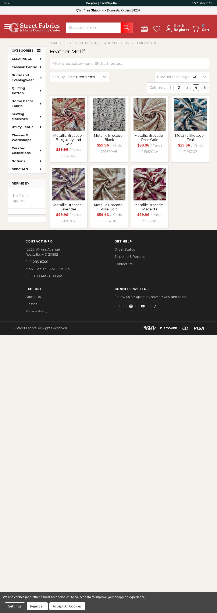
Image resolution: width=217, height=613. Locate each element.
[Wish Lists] (158, 28)
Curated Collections (21, 150)
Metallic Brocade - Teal (190, 138)
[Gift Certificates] (145, 28)
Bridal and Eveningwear (23, 77)
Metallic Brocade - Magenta (149, 207)
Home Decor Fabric (22, 103)
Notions (18, 161)
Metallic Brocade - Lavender (68, 207)
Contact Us (123, 264)
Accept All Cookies (67, 606)
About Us (33, 297)
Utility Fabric (22, 127)
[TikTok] (154, 306)
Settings (14, 606)
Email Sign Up (108, 3)
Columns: (158, 88)
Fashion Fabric (24, 67)
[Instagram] (131, 306)
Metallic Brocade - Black (109, 138)
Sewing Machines (20, 116)
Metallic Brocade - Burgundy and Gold (68, 140)
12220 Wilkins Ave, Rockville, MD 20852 (203, 3)
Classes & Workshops (22, 137)
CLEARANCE (22, 59)
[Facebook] (119, 306)
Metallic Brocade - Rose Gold (149, 138)
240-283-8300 (36, 262)
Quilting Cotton (18, 90)
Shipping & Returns (129, 257)
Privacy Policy (36, 311)
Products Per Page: (173, 77)
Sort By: (58, 77)
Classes (31, 304)
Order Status (124, 249)
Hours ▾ (6, 3)
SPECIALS (20, 169)
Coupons (91, 3)
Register (181, 30)
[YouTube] (142, 306)
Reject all (37, 606)
